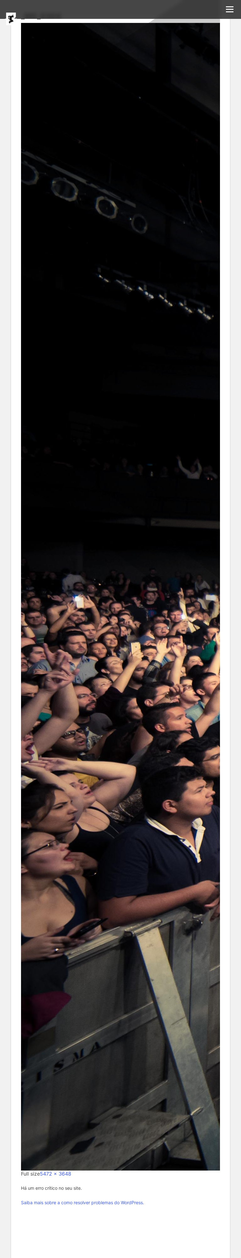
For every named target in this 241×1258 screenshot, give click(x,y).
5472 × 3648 (55, 1174)
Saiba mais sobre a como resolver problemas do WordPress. (82, 1202)
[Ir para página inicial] (11, 19)
